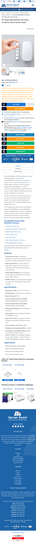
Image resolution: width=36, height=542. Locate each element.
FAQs (18, 455)
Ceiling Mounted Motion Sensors (14, 243)
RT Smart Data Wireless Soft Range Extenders (20, 365)
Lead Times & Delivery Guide (12, 114)
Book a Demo (20, 134)
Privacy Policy (18, 482)
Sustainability (18, 483)
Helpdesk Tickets (18, 457)
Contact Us (18, 476)
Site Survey (20, 139)
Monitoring (8, 12)
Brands (18, 474)
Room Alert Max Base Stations (20, 389)
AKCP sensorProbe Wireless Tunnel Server (8, 389)
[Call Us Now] (4, 1)
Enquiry (25, 1)
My (14, 1)
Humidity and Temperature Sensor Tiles (15, 229)
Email (19, 1)
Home (3, 12)
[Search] (9, 1)
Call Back (20, 147)
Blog (18, 472)
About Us (18, 470)
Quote (20, 143)
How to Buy (18, 480)
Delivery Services (18, 478)
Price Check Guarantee (13, 118)
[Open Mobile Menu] (32, 5)
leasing (18, 130)
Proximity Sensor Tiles (11, 234)
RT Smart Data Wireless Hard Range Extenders (8, 365)
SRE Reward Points (15, 121)
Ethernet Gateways (24, 12)
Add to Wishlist (20, 108)
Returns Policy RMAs (18, 458)
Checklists (18, 453)
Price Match (20, 151)
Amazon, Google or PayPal (24, 127)
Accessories (15, 12)
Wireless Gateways (6, 14)
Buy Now (16, 104)
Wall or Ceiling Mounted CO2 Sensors (15, 240)
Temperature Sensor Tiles (12, 226)
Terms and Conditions (18, 460)
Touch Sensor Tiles (10, 237)
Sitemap (23, 521)
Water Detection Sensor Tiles (13, 231)
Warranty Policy (18, 462)
